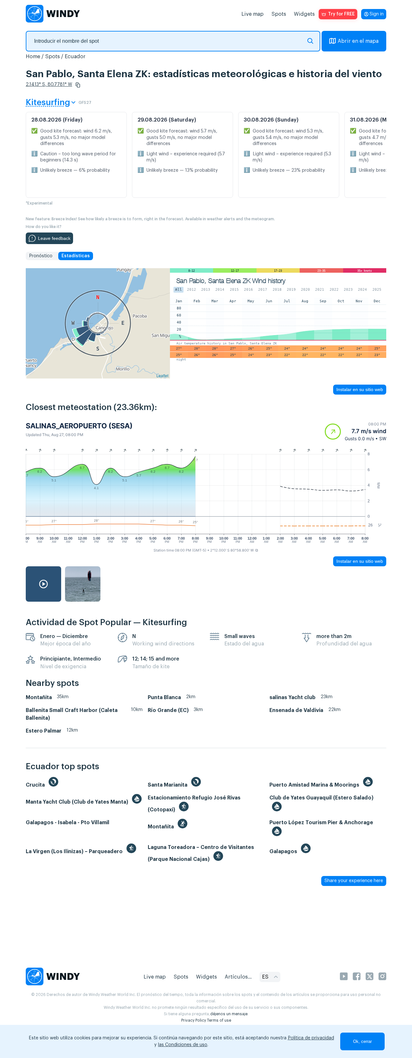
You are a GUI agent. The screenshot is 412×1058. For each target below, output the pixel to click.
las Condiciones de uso (182, 1045)
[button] (78, 85)
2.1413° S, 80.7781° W (49, 84)
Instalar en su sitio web (359, 389)
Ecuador (75, 56)
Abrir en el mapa (358, 41)
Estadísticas (75, 256)
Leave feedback (54, 238)
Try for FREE (341, 14)
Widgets (304, 14)
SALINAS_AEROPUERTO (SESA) (79, 426)
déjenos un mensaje (229, 1014)
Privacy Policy (193, 1020)
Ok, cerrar (362, 1041)
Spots (278, 14)
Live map (252, 14)
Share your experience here (353, 881)
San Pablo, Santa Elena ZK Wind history (230, 281)
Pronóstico (40, 256)
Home (33, 56)
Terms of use (219, 1020)
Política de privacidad (311, 1038)
